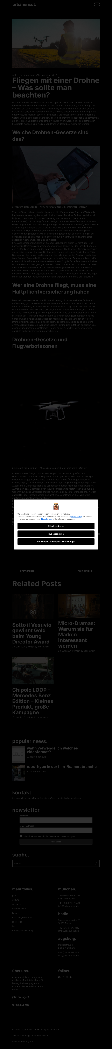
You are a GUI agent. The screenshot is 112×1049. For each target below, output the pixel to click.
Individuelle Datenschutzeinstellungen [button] (56, 541)
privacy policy (76, 516)
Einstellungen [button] (46, 519)
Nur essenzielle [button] (56, 534)
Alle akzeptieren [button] (56, 526)
